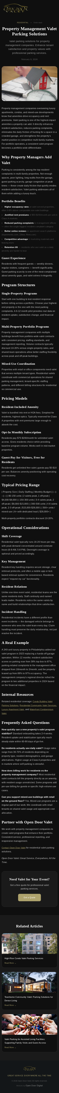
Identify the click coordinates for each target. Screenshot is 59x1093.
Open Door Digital (34, 1085)
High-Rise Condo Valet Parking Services (24, 958)
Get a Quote (29, 897)
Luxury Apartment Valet (13, 709)
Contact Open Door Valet (14, 848)
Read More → (10, 963)
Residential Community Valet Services (38, 705)
